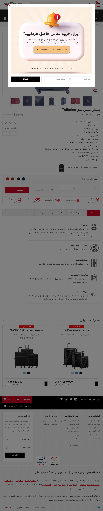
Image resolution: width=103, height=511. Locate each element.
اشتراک (25, 79)
